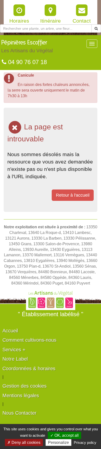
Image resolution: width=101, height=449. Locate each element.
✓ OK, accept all (64, 435)
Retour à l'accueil (72, 195)
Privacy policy (85, 442)
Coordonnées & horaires (28, 368)
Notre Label (15, 359)
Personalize (58, 442)
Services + (13, 349)
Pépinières (27, 46)
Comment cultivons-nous (29, 340)
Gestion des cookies (24, 386)
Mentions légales (20, 395)
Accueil (10, 330)
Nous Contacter (19, 413)
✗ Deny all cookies (23, 442)
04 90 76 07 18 (26, 62)
